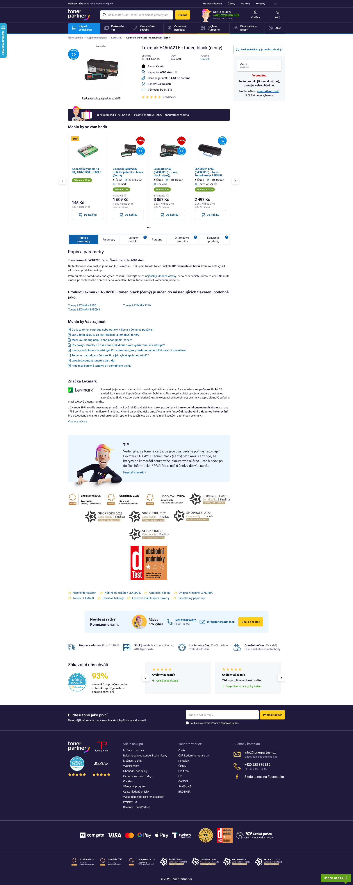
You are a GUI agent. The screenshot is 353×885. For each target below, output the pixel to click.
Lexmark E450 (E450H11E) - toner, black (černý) (166, 172)
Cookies (128, 781)
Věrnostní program (134, 786)
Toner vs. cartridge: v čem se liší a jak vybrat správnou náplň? (110, 355)
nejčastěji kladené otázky (160, 276)
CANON (183, 781)
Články (231, 3)
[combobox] (259, 66)
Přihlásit (255, 17)
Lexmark (205, 59)
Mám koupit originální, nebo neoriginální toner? (102, 340)
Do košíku (90, 214)
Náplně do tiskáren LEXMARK (123, 592)
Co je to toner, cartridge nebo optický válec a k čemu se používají (112, 329)
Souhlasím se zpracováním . (214, 722)
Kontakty (260, 3)
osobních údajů (229, 722)
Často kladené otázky (136, 791)
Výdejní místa (131, 766)
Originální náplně (159, 592)
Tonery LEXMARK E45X (137, 305)
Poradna (157, 239)
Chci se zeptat (251, 622)
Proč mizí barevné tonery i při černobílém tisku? (101, 365)
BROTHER (184, 791)
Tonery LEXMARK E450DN (84, 309)
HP (180, 776)
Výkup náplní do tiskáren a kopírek (143, 796)
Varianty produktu (133, 239)
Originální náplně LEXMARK (196, 592)
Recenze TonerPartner (136, 807)
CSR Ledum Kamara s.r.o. (193, 755)
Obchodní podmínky (135, 771)
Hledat (182, 15)
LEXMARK (116, 37)
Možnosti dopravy (212, 3)
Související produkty (213, 239)
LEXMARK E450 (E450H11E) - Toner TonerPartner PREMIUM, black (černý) (210, 173)
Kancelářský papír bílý (191, 598)
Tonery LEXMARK (83, 598)
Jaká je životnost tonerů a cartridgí (93, 360)
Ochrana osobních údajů (137, 776)
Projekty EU (130, 802)
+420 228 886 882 (226, 15)
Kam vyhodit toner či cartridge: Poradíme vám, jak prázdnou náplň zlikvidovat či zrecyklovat (129, 350)
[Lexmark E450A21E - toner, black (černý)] (101, 91)
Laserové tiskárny (113, 598)
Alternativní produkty (182, 239)
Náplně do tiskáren (97, 37)
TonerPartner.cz (190, 744)
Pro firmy (245, 3)
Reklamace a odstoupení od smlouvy (145, 755)
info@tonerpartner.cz (221, 622)
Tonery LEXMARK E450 (82, 305)
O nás (181, 750)
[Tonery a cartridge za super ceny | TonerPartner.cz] (79, 14)
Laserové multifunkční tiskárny (150, 598)
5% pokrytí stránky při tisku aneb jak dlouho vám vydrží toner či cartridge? (118, 345)
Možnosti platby (132, 760)
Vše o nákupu (133, 744)
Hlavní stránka (75, 37)
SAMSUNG (184, 786)
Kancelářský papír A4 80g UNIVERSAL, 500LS (86, 170)
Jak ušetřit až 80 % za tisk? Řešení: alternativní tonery (105, 334)
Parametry (109, 239)
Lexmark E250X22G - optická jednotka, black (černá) (128, 172)
